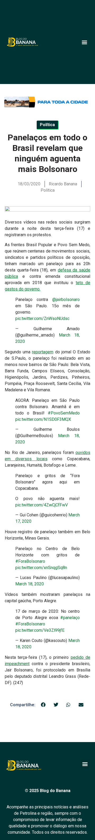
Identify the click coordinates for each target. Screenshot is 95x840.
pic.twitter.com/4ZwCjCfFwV (41, 504)
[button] (84, 42)
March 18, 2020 (29, 583)
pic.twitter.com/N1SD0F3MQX (43, 419)
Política (48, 190)
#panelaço (70, 617)
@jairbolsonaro (66, 299)
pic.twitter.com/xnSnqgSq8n (41, 567)
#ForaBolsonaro (30, 561)
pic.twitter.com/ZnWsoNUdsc (42, 318)
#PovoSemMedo (64, 413)
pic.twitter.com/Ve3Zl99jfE (39, 630)
